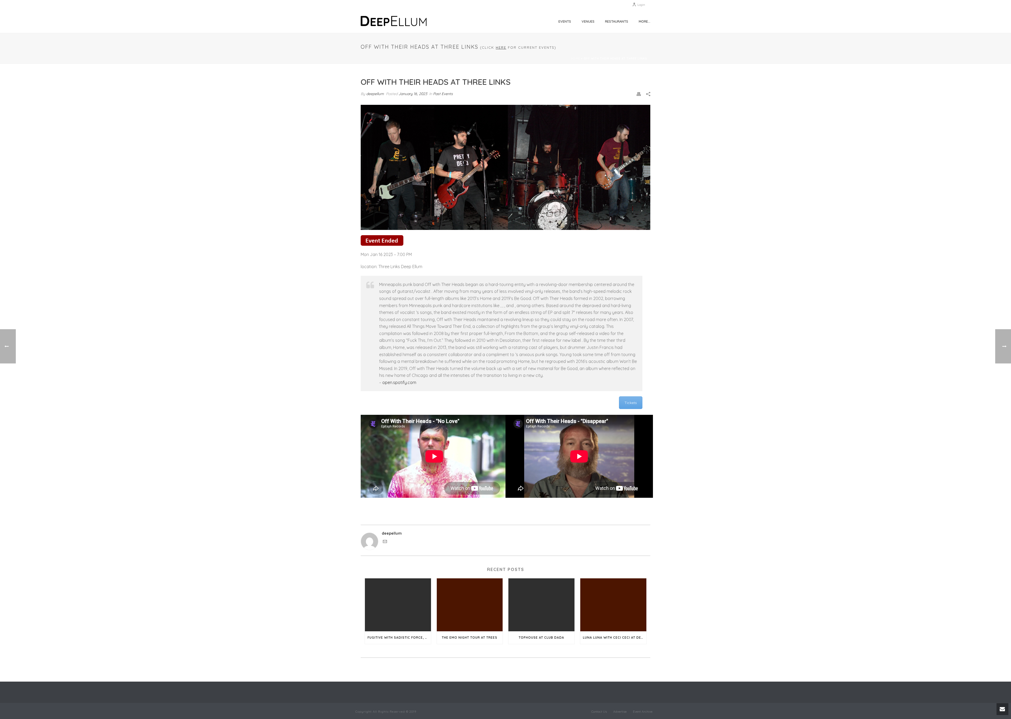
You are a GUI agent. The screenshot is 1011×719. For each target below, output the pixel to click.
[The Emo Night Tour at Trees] (470, 604)
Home (575, 58)
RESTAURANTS (616, 21)
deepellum (375, 93)
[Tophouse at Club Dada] (541, 604)
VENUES (588, 21)
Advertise (620, 711)
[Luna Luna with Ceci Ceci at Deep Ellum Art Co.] (613, 604)
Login (641, 5)
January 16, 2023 (413, 93)
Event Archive (642, 711)
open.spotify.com (399, 382)
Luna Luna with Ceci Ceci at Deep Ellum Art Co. (614, 637)
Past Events (443, 93)
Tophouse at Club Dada (541, 637)
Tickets (631, 402)
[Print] (639, 94)
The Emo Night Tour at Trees (469, 637)
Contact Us (599, 711)
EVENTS (564, 21)
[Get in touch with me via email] (385, 542)
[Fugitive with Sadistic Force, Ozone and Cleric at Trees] (398, 604)
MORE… (644, 21)
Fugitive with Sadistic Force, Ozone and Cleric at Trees (399, 637)
